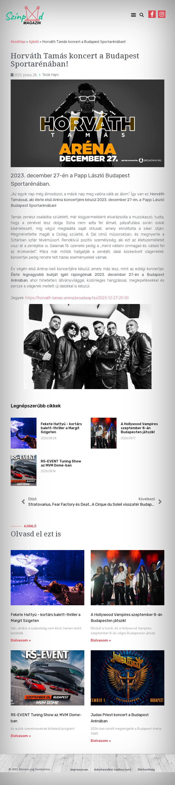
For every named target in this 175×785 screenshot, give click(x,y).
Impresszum (79, 769)
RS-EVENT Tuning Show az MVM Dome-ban (61, 463)
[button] (134, 15)
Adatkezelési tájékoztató (112, 769)
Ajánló (34, 41)
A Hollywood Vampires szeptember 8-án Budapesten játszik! (139, 428)
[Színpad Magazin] (24, 14)
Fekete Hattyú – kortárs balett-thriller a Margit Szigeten (61, 428)
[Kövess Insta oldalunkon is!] (161, 14)
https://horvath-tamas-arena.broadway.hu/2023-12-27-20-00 (77, 297)
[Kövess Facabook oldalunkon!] (152, 14)
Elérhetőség (146, 769)
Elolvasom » (21, 640)
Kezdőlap (18, 41)
